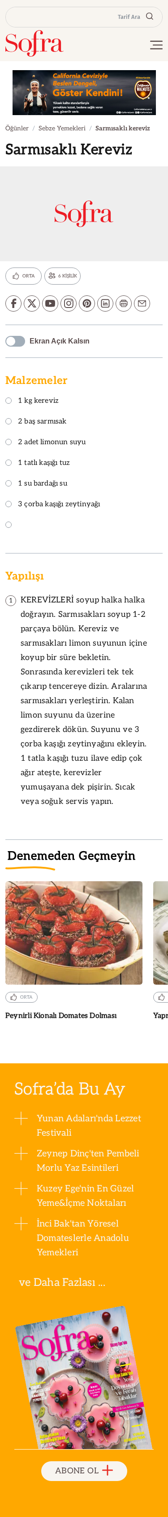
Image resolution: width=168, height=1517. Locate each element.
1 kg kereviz (38, 401)
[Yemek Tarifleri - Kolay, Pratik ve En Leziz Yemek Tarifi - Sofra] (34, 43)
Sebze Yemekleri (62, 128)
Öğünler (17, 128)
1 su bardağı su (42, 484)
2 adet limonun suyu (52, 442)
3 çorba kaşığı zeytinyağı (59, 505)
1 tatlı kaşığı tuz (44, 463)
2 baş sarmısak (42, 422)
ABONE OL (77, 1471)
